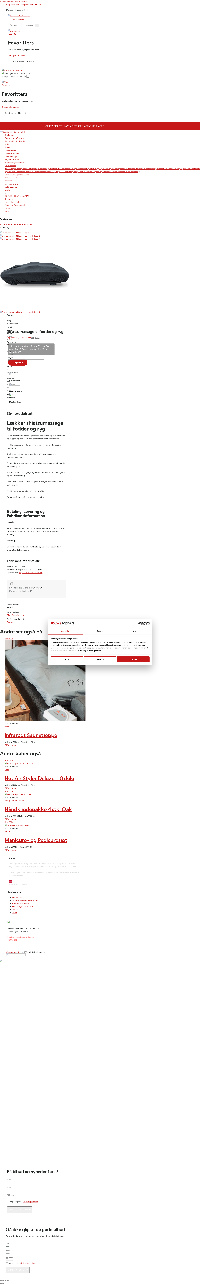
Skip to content (7, 1)
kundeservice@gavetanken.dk (13, 224)
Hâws (7, 726)
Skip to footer (20, 1)
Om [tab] (134, 631)
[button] (3, 118)
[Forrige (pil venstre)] (1, 1283)
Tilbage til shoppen (16, 56)
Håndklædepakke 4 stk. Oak (38, 809)
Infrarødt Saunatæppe (31, 735)
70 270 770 (32, 224)
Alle (8, 615)
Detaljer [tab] (100, 631)
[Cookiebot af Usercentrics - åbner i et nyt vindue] (139, 623)
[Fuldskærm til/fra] (3, 1280)
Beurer (10, 622)
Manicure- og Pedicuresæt (36, 840)
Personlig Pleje (18, 615)
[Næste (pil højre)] (3, 1283)
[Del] (5, 1280)
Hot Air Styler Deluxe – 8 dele (39, 778)
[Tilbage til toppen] (1, 958)
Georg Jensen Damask (14, 800)
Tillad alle (133, 659)
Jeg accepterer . (24, 1202)
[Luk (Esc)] (8, 1280)
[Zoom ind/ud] (1, 1280)
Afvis (67, 659)
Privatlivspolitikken (30, 1202)
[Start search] (37, 25)
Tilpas (98, 659)
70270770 (37, 588)
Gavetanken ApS (13, 952)
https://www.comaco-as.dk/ (30, 573)
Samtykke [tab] (65, 631)
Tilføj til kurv (17, 362)
